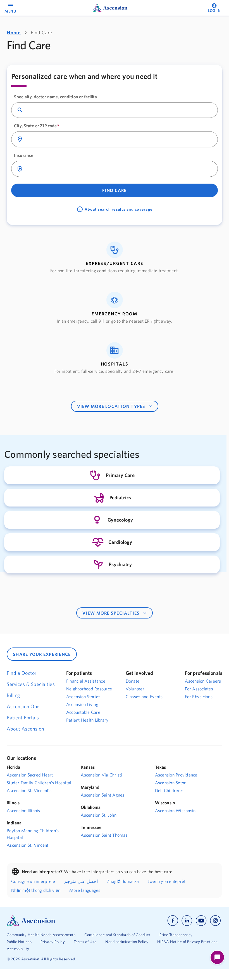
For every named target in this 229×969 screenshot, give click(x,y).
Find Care (114, 190)
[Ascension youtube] (201, 920)
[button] (114, 258)
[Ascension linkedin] (187, 920)
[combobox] (119, 110)
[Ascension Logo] (61, 920)
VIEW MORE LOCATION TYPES (111, 406)
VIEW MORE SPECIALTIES (111, 612)
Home (14, 32)
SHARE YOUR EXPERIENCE (42, 654)
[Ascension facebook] (172, 920)
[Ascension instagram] (215, 920)
